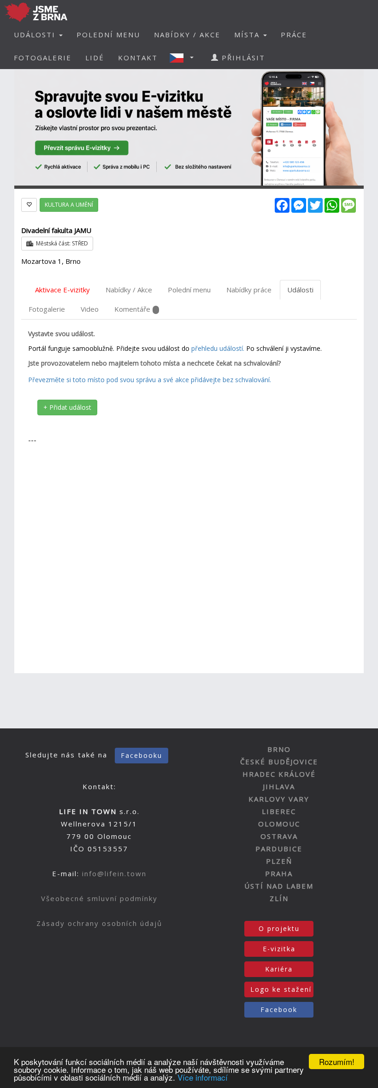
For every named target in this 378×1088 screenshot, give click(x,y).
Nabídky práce (249, 289)
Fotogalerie (47, 309)
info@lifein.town (114, 873)
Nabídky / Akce (129, 289)
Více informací (202, 1077)
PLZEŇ (279, 861)
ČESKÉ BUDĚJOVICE (279, 761)
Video (90, 309)
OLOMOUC (279, 823)
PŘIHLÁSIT (242, 57)
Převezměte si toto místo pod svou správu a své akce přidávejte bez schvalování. (149, 379)
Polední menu (189, 289)
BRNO (279, 749)
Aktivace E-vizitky (62, 289)
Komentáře (132, 309)
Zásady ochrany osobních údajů (99, 923)
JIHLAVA (279, 786)
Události (300, 289)
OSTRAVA (279, 836)
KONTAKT (138, 57)
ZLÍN (279, 898)
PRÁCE (294, 34)
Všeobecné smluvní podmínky (99, 898)
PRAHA (279, 873)
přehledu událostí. (217, 348)
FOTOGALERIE (42, 57)
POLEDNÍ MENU (108, 34)
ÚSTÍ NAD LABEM (278, 885)
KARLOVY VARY (278, 798)
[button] (184, 57)
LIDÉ (94, 57)
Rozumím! (336, 1061)
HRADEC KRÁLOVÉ (279, 774)
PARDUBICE (278, 848)
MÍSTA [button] (248, 34)
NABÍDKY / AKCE (187, 34)
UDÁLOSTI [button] (36, 34)
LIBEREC (279, 811)
